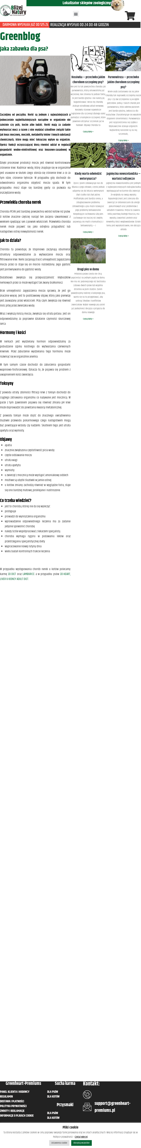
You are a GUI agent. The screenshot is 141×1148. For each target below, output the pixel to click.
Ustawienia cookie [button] (59, 1143)
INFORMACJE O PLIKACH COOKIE (17, 1115)
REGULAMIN (6, 1096)
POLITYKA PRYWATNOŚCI (13, 1106)
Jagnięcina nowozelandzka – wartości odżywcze (123, 176)
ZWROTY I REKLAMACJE (12, 1111)
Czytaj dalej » (88, 131)
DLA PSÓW (52, 1091)
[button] (76, 14)
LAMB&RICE (29, 574)
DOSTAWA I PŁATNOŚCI (12, 1101)
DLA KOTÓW (53, 1096)
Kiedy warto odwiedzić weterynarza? (88, 176)
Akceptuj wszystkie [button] (81, 1143)
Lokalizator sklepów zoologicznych (88, 3)
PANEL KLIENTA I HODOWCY (14, 1091)
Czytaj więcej (81, 1137)
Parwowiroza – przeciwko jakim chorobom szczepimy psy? (123, 82)
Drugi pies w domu (88, 269)
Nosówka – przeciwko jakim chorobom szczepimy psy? (88, 80)
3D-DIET (12, 574)
